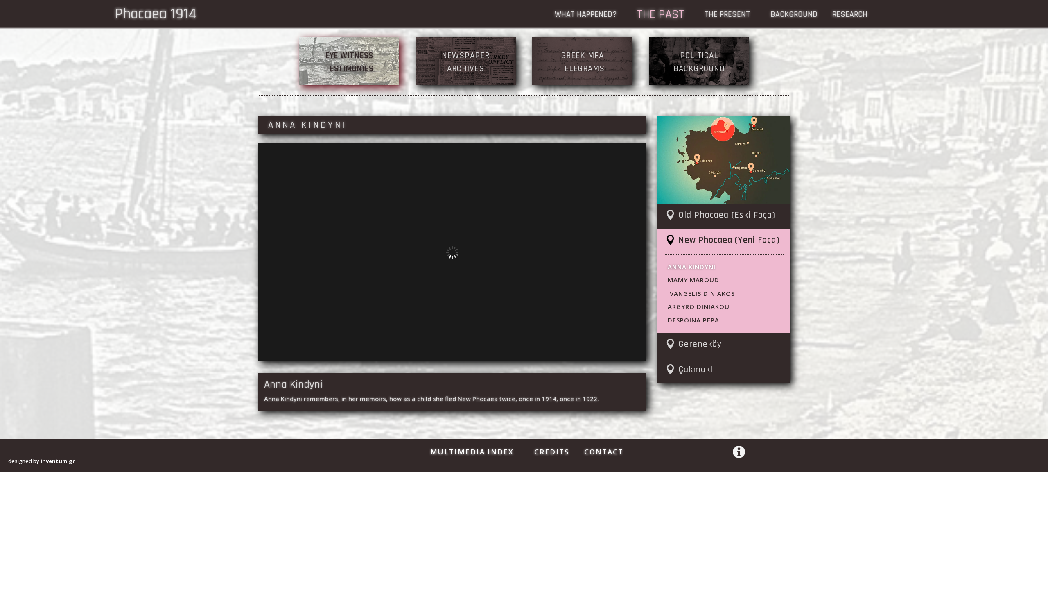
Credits (551, 451)
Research (849, 15)
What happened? (586, 15)
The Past (660, 15)
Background (794, 15)
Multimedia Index (472, 451)
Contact (603, 451)
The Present (727, 15)
